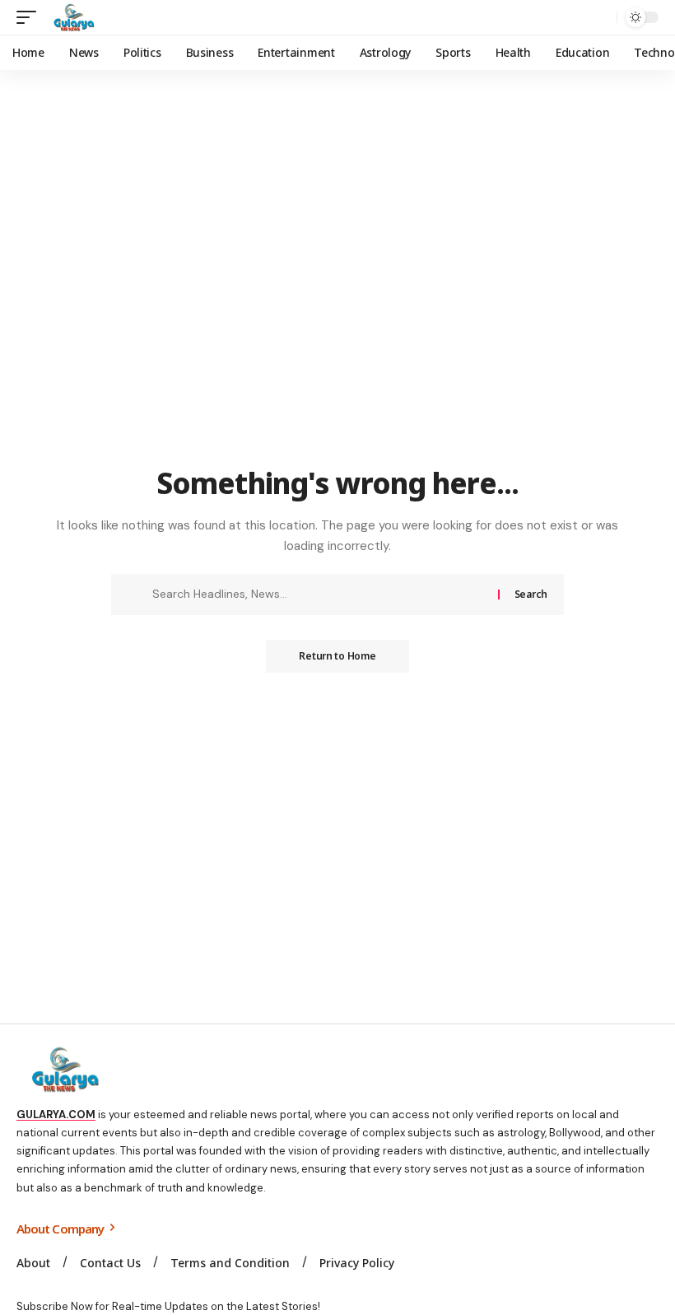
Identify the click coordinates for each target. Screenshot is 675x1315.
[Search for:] (319, 594)
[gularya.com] (70, 17)
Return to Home (337, 656)
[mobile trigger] (30, 17)
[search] (600, 17)
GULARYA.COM (55, 1114)
